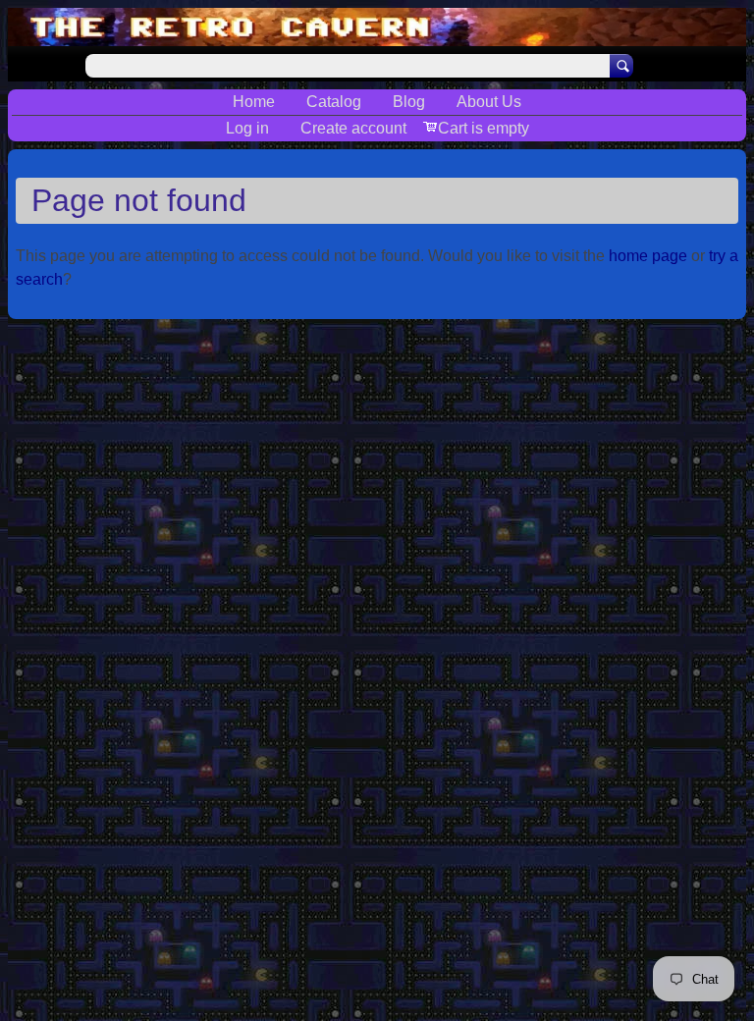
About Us (489, 101)
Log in (247, 128)
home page (648, 255)
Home (254, 101)
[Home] (377, 27)
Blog (409, 101)
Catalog (333, 101)
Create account (353, 128)
